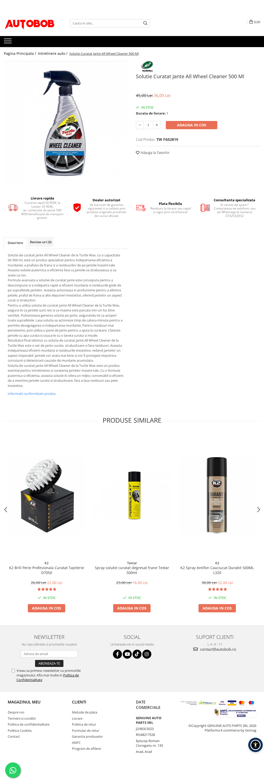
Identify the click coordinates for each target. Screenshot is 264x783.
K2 (46, 563)
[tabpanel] (66, 122)
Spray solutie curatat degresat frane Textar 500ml (132, 570)
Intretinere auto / (53, 53)
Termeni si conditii (22, 718)
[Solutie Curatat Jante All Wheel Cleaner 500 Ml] (66, 122)
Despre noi (16, 712)
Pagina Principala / (20, 53)
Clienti (79, 701)
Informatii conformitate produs (32, 393)
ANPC (76, 742)
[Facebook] (117, 654)
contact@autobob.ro (217, 649)
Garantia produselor (87, 736)
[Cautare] (145, 23)
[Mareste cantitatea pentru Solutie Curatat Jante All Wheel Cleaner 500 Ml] (157, 125)
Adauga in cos (191, 125)
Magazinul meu (24, 701)
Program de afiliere (86, 748)
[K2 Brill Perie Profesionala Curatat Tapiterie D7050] (46, 495)
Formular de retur (85, 730)
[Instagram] (146, 654)
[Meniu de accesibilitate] (255, 745)
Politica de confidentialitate (29, 724)
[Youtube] (127, 654)
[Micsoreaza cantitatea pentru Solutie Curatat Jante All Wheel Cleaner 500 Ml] (140, 125)
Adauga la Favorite (154, 152)
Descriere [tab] (15, 242)
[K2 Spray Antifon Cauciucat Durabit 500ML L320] (217, 495)
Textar (132, 563)
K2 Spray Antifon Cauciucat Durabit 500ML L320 (217, 570)
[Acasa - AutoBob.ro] (29, 23)
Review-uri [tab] (41, 242)
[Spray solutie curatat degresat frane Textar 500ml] (132, 495)
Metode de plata (84, 712)
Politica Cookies (20, 730)
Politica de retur (84, 724)
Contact (14, 736)
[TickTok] (137, 654)
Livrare (77, 718)
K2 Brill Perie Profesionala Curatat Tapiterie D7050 (46, 570)
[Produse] (8, 42)
